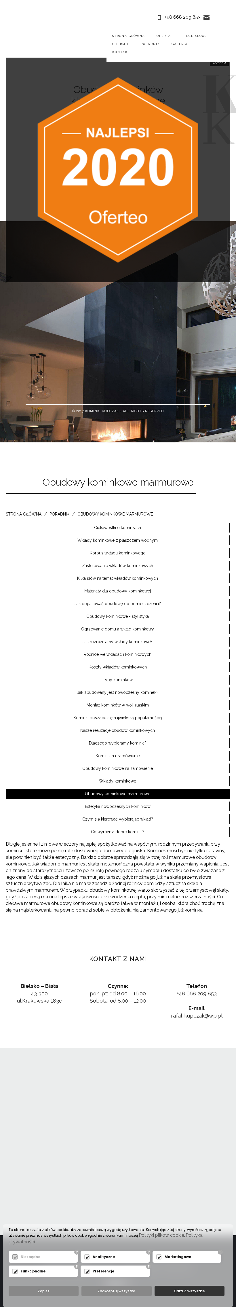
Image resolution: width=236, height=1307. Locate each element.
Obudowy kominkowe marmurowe (115, 514)
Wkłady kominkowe (117, 781)
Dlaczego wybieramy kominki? (117, 743)
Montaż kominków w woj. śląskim (118, 705)
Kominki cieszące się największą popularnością (117, 717)
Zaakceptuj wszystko (116, 1291)
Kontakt (121, 52)
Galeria (180, 44)
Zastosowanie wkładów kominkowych (117, 565)
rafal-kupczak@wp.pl (196, 1016)
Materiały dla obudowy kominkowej (117, 591)
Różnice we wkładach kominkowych (117, 654)
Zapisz (44, 1291)
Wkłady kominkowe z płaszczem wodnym (117, 540)
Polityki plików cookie (161, 1235)
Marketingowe (178, 1256)
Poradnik (150, 44)
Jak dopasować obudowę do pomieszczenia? (118, 603)
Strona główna (128, 35)
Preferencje (103, 1271)
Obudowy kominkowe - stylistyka (117, 616)
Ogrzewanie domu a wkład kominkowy (117, 629)
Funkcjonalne (33, 1271)
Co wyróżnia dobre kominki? (117, 831)
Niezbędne (30, 1256)
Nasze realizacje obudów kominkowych (117, 730)
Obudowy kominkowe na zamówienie (117, 768)
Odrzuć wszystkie (189, 1291)
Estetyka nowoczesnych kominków (118, 806)
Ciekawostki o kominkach (117, 527)
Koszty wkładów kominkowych (118, 667)
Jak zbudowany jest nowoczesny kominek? (117, 692)
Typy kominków (118, 679)
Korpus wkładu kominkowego (118, 553)
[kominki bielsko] (32, 43)
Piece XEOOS (194, 35)
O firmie (120, 44)
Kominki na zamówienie (118, 755)
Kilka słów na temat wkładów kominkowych (117, 578)
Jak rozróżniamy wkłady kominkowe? (118, 641)
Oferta (164, 35)
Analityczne (104, 1256)
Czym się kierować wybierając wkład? (117, 819)
